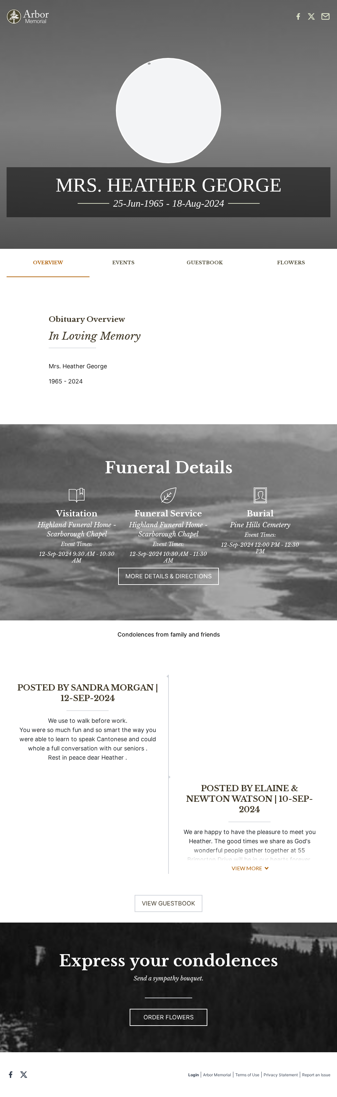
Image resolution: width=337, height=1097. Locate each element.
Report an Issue (316, 1074)
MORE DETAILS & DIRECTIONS (168, 576)
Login (193, 1074)
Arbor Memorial (217, 1074)
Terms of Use (247, 1074)
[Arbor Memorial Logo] (28, 16)
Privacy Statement (281, 1074)
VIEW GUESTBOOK (168, 903)
